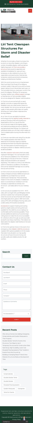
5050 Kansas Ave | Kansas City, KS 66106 (17, 4)
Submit (16, 319)
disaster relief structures (19, 229)
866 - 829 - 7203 (16, 2)
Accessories (4, 206)
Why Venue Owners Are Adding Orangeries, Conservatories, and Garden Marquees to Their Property (15, 336)
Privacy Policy (16, 419)
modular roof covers (13, 152)
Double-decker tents (10, 377)
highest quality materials (21, 118)
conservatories (8, 374)
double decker (8, 381)
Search (6, 252)
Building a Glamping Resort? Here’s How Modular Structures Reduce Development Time (15, 357)
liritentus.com (13, 417)
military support (20, 94)
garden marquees (9, 388)
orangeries (21, 388)
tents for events (9, 392)
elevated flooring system (11, 385)
